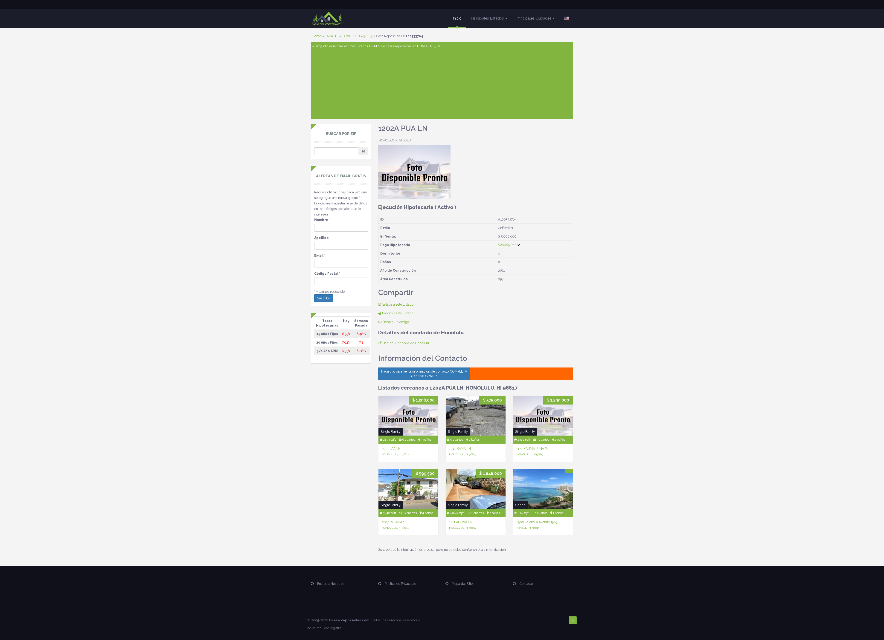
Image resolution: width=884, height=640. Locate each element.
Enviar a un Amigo (395, 322)
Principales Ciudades (534, 18)
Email (319, 256)
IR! (363, 151)
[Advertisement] (442, 83)
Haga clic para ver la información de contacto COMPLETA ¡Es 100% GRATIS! (424, 374)
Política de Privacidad (400, 583)
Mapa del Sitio (462, 583)
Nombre (322, 220)
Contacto (526, 583)
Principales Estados (488, 18)
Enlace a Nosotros (330, 583)
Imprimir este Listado (397, 313)
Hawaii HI (331, 36)
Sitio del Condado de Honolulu (405, 343)
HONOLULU (351, 36)
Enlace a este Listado (397, 304)
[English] (566, 18)
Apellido (322, 238)
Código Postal (327, 274)
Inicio (457, 18)
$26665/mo (508, 245)
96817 (367, 36)
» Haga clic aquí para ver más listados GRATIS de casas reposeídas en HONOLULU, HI (376, 46)
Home (316, 36)
